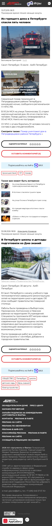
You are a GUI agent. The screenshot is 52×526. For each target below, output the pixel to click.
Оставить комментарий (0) (26, 154)
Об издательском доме (15, 405)
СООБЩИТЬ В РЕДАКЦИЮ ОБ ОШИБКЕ (21, 440)
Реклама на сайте (12, 422)
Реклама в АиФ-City (12, 429)
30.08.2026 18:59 (8, 231)
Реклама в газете (24, 418)
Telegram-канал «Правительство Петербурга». (22, 281)
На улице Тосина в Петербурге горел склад (29, 200)
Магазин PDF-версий (13, 409)
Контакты (7, 418)
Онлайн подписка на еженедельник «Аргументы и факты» (22, 414)
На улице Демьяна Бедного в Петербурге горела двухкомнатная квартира (28, 185)
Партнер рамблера (24, 513)
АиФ (25, 60)
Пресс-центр (36, 405)
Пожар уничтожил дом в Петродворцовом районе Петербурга (23, 132)
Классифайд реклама (14, 433)
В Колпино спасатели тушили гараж (26, 192)
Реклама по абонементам (16, 426)
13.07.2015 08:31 (7, 10)
